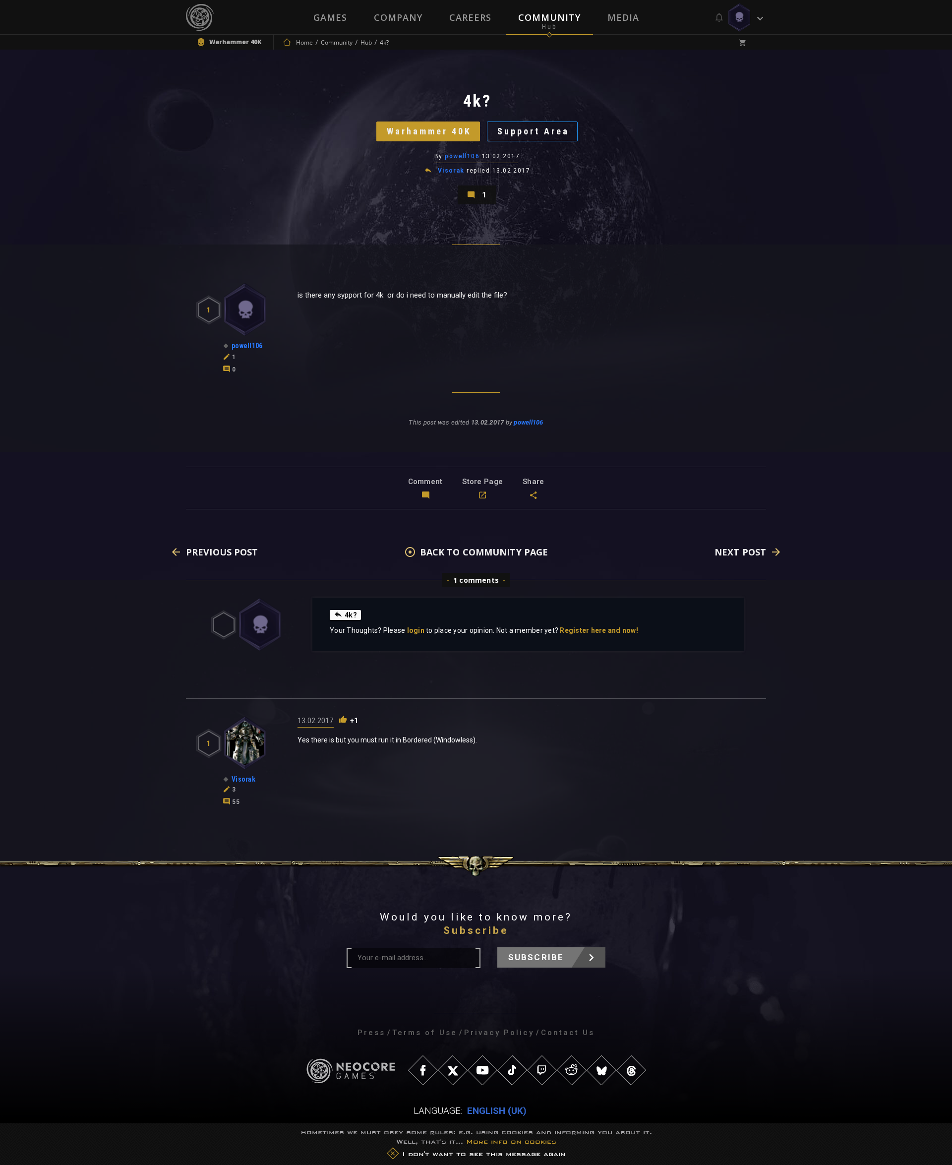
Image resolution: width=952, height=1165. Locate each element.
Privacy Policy (499, 1032)
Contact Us (568, 1032)
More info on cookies (511, 1142)
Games (330, 17)
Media (623, 17)
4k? (351, 615)
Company (398, 17)
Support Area (533, 131)
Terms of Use (424, 1032)
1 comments (476, 580)
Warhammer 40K (429, 131)
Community (549, 17)
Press (371, 1032)
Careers (470, 17)
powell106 (462, 156)
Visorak (451, 170)
